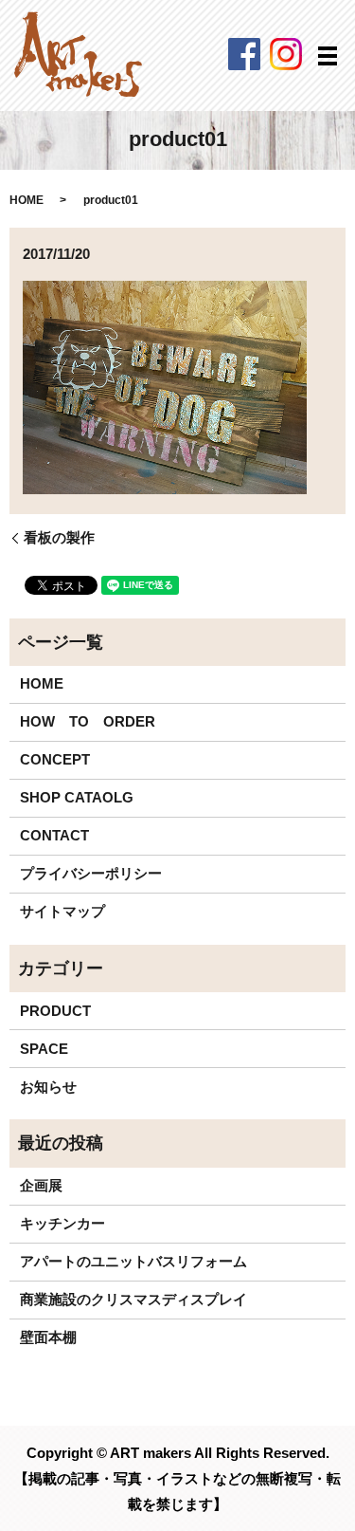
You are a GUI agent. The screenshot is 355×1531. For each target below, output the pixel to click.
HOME (26, 200)
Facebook (244, 54)
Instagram (286, 54)
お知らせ (48, 1087)
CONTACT (54, 835)
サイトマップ (62, 911)
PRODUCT (55, 1011)
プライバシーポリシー (91, 873)
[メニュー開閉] (327, 55)
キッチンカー (62, 1223)
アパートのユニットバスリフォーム (133, 1261)
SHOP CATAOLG (76, 797)
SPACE (44, 1049)
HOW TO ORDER (87, 721)
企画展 (41, 1185)
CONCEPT (55, 759)
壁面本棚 (48, 1337)
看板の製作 (59, 537)
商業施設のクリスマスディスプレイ (133, 1299)
